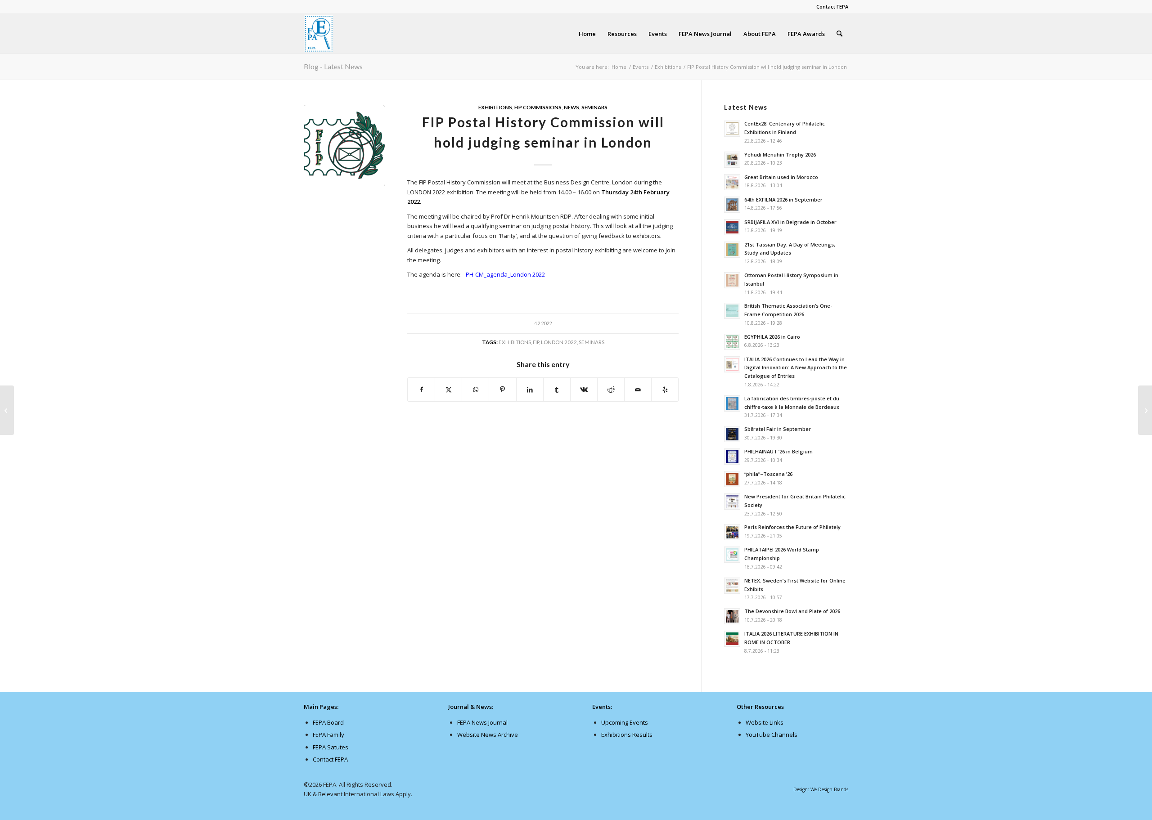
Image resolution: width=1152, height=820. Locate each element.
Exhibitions (495, 107)
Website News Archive (487, 734)
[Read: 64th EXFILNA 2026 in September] (732, 205)
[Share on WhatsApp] (475, 389)
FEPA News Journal (482, 722)
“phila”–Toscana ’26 (768, 473)
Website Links (764, 722)
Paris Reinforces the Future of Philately (792, 527)
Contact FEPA (832, 6)
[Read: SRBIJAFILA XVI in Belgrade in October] (732, 227)
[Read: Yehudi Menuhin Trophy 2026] (732, 160)
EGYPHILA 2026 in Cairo (772, 336)
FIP (536, 342)
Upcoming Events (624, 722)
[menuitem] (830, 6)
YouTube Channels (771, 734)
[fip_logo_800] (344, 145)
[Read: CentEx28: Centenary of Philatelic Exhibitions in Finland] (732, 129)
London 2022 (559, 342)
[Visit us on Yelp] (665, 389)
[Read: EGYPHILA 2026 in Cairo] (732, 342)
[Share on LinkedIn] (530, 389)
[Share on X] (448, 389)
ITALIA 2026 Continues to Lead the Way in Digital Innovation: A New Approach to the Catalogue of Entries (795, 368)
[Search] (839, 34)
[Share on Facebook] (421, 389)
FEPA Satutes (330, 747)
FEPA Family (328, 734)
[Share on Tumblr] (557, 389)
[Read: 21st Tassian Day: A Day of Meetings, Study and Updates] (732, 250)
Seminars (594, 107)
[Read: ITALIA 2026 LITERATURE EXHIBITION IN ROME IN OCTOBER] (732, 639)
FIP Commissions (538, 107)
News (571, 107)
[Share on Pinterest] (502, 389)
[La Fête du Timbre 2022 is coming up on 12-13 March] (7, 410)
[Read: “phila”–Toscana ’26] (732, 479)
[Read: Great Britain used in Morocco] (732, 182)
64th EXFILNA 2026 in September (783, 199)
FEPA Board (328, 722)
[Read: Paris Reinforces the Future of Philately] (732, 532)
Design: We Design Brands (820, 789)
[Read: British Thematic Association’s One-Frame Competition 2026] (732, 311)
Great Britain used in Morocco (781, 177)
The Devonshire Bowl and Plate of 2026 (792, 611)
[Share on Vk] (584, 389)
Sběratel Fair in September (777, 429)
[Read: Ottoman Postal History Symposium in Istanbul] (732, 280)
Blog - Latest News (333, 66)
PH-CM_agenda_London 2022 (505, 274)
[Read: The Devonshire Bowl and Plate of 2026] (732, 616)
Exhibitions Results (626, 734)
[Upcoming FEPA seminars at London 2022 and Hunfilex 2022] (1145, 410)
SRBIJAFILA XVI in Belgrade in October (790, 222)
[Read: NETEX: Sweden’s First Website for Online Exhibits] (732, 586)
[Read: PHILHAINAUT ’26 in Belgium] (732, 456)
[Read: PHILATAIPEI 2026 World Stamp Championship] (732, 555)
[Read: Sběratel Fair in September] (732, 434)
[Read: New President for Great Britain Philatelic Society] (732, 501)
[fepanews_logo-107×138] (319, 34)
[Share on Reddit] (611, 389)
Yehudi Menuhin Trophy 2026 (780, 154)
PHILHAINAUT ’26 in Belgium (778, 451)
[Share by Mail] (638, 389)
